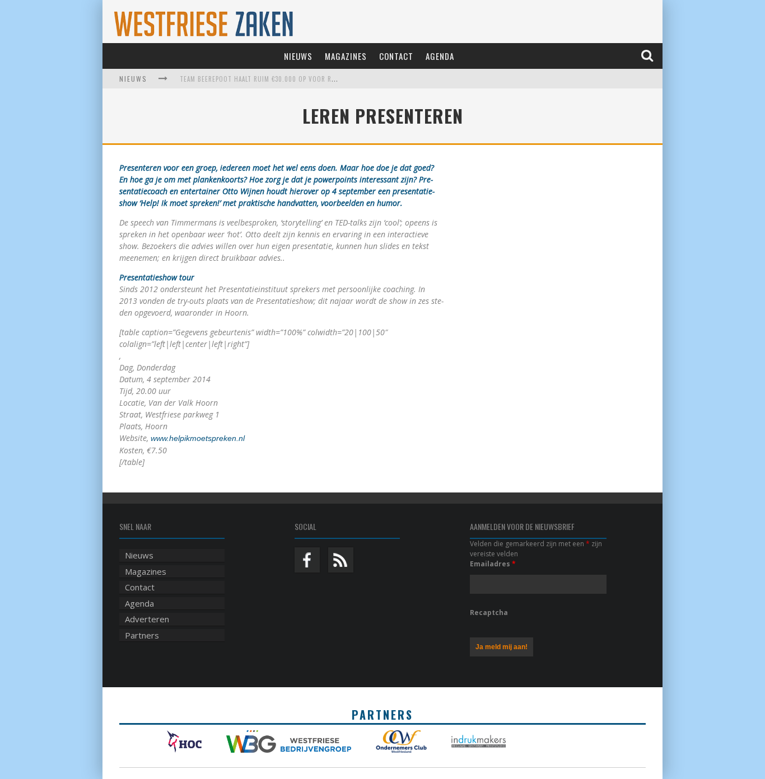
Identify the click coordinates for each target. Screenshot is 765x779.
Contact (396, 56)
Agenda (440, 56)
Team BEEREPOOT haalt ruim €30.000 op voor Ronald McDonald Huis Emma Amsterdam (318, 78)
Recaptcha (489, 612)
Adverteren (147, 619)
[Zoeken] (648, 56)
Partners (142, 635)
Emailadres (493, 564)
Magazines (346, 56)
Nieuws (298, 56)
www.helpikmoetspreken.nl (198, 438)
